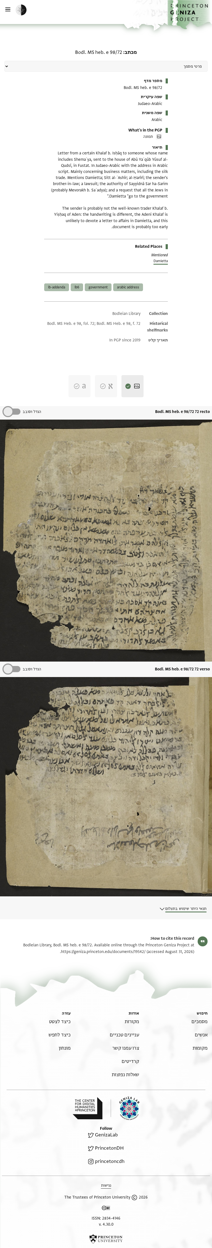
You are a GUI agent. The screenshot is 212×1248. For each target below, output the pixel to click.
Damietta (160, 261)
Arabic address (128, 287)
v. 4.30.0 (106, 1224)
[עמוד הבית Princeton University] (106, 1239)
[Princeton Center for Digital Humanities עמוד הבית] (87, 1108)
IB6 (77, 287)
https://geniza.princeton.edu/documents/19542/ (103, 951)
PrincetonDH (109, 1148)
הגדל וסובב (32, 411)
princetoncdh (109, 1161)
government (98, 287)
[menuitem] (200, 1021)
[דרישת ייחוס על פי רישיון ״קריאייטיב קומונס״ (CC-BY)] (106, 1209)
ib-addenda (56, 287)
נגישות (106, 1185)
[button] (190, 14)
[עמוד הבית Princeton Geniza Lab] (125, 1108)
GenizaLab (106, 1135)
